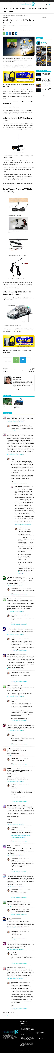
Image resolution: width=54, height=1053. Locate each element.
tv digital (8, 352)
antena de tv (15, 350)
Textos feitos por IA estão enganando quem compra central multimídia (46, 85)
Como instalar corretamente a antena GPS (18, 407)
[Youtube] (50, 1)
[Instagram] (45, 1)
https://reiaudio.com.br (17, 379)
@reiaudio (43, 42)
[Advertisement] (43, 24)
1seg (7, 350)
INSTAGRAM (39, 38)
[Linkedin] (16, 33)
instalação (25, 350)
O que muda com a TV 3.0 (7, 405)
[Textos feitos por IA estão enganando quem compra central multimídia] (38, 85)
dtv (22, 350)
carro (19, 350)
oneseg (4, 352)
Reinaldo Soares (7, 29)
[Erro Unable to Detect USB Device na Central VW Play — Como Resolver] (38, 90)
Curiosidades (5, 404)
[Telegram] (7, 33)
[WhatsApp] (49, 1)
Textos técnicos (8, 15)
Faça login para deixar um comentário (15, 421)
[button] (48, 4)
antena (10, 350)
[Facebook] (43, 1)
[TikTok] (47, 1)
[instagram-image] (38, 48)
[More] (28, 360)
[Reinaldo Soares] (3, 30)
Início (4, 15)
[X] (13, 33)
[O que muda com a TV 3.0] (7, 401)
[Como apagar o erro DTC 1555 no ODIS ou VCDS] (38, 74)
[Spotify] (39, 1038)
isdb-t (30, 350)
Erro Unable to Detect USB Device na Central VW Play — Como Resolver (46, 89)
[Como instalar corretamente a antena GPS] (18, 401)
